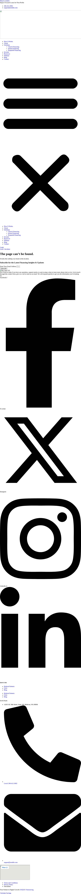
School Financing (13, 48)
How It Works (8, 41)
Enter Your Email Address (8, 266)
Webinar (6, 55)
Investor (6, 52)
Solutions (7, 45)
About (6, 43)
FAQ (5, 688)
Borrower (7, 54)
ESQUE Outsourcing (26, 890)
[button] (40, 143)
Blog (5, 57)
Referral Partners (9, 686)
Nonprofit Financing (14, 50)
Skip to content (4, 1)
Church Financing (13, 47)
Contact (6, 59)
